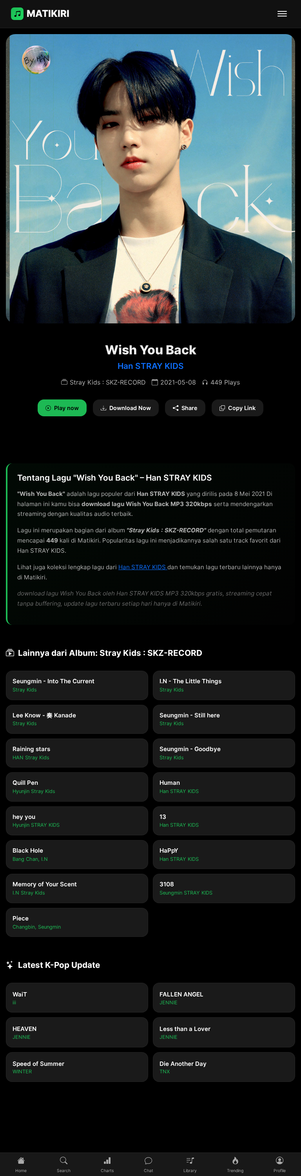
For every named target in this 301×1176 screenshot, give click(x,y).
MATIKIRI (48, 13)
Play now (66, 408)
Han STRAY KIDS (151, 366)
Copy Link (242, 408)
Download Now (130, 408)
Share (189, 408)
